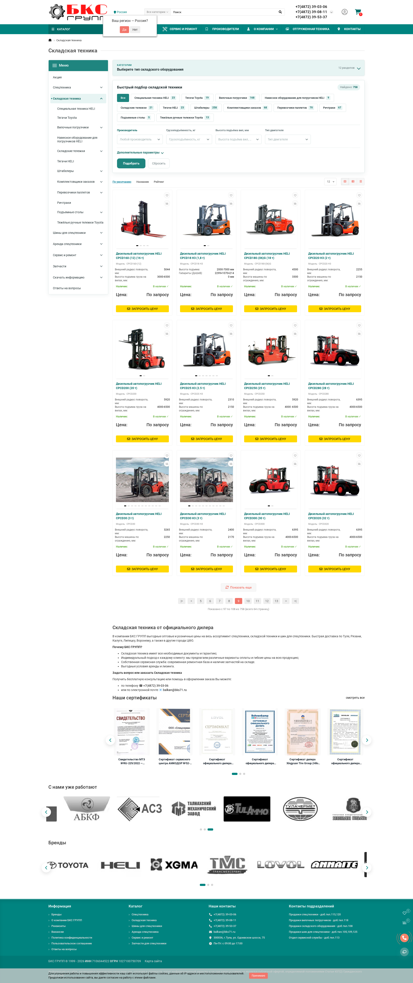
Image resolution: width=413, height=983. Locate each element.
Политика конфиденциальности (71, 937)
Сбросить (159, 163)
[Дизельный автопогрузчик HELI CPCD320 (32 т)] (334, 479)
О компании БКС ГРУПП (66, 920)
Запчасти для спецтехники (149, 943)
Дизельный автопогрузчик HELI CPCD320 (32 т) (331, 516)
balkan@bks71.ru (175, 690)
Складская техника (144, 920)
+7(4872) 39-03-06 (311, 7)
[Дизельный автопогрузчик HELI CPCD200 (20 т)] (142, 349)
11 (257, 601)
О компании (264, 29)
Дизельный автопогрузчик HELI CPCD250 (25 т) (267, 386)
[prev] (110, 740)
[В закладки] (167, 195)
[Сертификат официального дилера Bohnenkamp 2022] (260, 731)
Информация (59, 906)
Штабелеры (205, 107)
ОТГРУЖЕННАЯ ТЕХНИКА (311, 29)
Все (123, 97)
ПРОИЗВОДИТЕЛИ (225, 29)
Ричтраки (332, 107)
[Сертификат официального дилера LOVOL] (217, 731)
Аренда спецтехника (145, 931)
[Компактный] (361, 181)
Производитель (127, 130)
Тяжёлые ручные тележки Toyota (184, 117)
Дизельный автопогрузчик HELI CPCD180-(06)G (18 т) (267, 256)
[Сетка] (345, 181)
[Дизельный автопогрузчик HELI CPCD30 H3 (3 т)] (206, 479)
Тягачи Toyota (197, 97)
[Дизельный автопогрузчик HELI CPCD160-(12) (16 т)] (142, 219)
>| (295, 601)
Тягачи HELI (173, 107)
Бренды (56, 914)
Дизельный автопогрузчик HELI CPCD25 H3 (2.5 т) (203, 386)
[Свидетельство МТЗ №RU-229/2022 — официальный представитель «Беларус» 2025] (132, 731)
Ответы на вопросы (64, 949)
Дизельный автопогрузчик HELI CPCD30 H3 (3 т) (203, 516)
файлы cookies (158, 973)
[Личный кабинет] (345, 12)
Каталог (135, 906)
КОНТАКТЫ (352, 29)
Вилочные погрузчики (236, 97)
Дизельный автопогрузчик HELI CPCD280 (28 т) (331, 386)
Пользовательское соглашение (71, 943)
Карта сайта (153, 961)
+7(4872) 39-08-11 (311, 12)
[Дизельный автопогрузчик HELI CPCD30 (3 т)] (142, 479)
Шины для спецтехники (147, 926)
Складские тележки (137, 107)
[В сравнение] (167, 203)
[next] (366, 740)
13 (276, 601)
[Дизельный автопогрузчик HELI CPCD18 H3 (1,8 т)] (206, 219)
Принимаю (258, 975)
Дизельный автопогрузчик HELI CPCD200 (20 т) (139, 386)
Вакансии (57, 931)
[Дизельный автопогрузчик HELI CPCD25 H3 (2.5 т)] (206, 349)
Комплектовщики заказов (247, 107)
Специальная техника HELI (154, 97)
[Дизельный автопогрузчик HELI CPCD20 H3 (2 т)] (334, 219)
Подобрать (131, 163)
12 (267, 601)
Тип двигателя (274, 130)
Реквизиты (58, 926)
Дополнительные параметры (138, 152)
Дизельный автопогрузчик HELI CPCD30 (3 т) (139, 516)
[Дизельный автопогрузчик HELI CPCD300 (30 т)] (270, 479)
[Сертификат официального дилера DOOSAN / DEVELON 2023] (345, 731)
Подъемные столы (135, 117)
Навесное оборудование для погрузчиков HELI (297, 97)
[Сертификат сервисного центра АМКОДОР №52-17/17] (174, 731)
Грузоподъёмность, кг (180, 130)
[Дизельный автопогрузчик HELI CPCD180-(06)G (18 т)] (270, 219)
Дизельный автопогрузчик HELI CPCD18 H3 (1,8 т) (203, 256)
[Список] (353, 181)
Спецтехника (140, 914)
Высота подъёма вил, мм (232, 130)
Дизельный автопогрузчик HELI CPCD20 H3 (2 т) (331, 256)
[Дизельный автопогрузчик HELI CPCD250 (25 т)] (270, 349)
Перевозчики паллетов (295, 107)
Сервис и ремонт (183, 29)
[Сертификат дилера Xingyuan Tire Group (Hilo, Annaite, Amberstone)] (303, 731)
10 (248, 601)
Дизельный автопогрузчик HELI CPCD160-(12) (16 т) (139, 256)
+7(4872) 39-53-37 (311, 17)
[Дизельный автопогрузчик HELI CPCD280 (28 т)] (334, 349)
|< (182, 601)
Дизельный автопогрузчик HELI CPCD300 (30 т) (267, 516)
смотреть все (355, 697)
